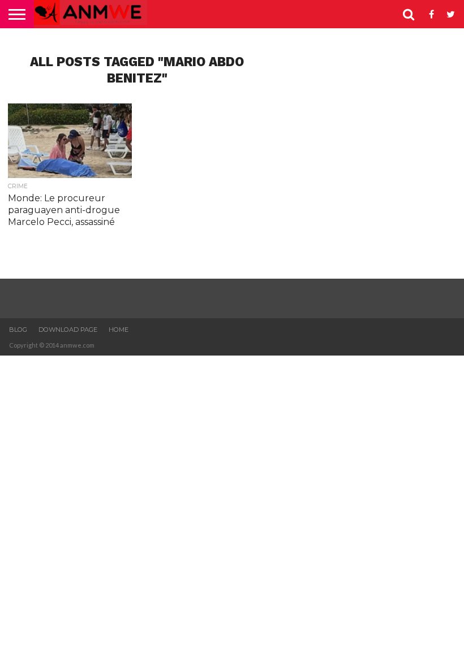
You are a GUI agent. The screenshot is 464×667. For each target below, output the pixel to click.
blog (18, 330)
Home (118, 330)
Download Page (67, 330)
